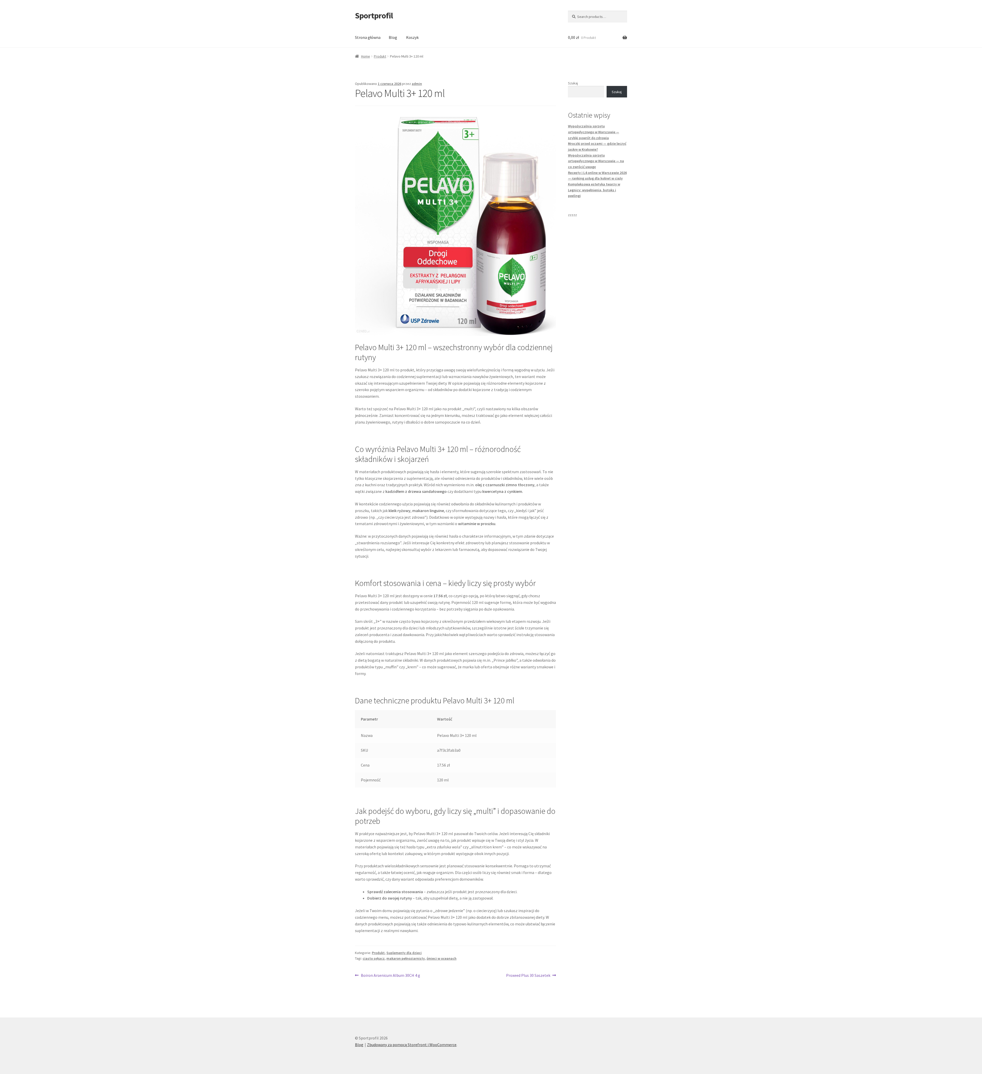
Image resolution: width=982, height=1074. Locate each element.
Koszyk (412, 37)
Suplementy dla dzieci (404, 952)
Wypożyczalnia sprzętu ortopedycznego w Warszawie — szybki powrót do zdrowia (593, 132)
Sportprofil (374, 15)
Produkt (380, 56)
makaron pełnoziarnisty (405, 958)
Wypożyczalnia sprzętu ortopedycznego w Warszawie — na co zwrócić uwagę (596, 161)
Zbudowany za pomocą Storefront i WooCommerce (411, 1044)
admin (417, 83)
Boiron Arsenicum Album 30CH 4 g (390, 975)
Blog (393, 37)
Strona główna (368, 37)
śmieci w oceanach (441, 958)
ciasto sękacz (374, 958)
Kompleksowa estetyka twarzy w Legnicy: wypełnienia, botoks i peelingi (594, 190)
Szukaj (573, 83)
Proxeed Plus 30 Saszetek (528, 975)
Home (365, 56)
